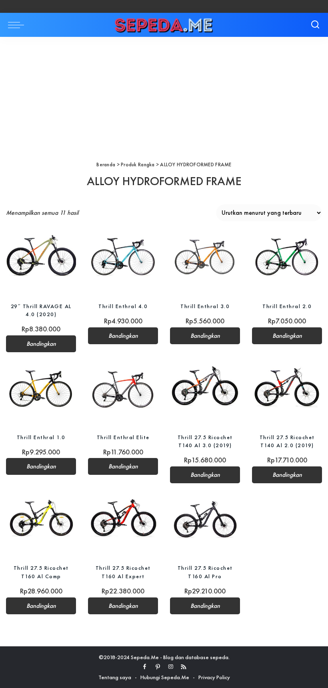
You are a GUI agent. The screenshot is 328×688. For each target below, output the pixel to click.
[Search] (315, 25)
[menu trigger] (18, 25)
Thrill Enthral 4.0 (123, 306)
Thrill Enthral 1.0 (41, 437)
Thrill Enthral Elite (123, 437)
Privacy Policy (214, 677)
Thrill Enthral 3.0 (205, 306)
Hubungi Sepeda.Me (164, 677)
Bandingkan (41, 344)
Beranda (105, 164)
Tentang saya (114, 677)
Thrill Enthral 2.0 (287, 306)
